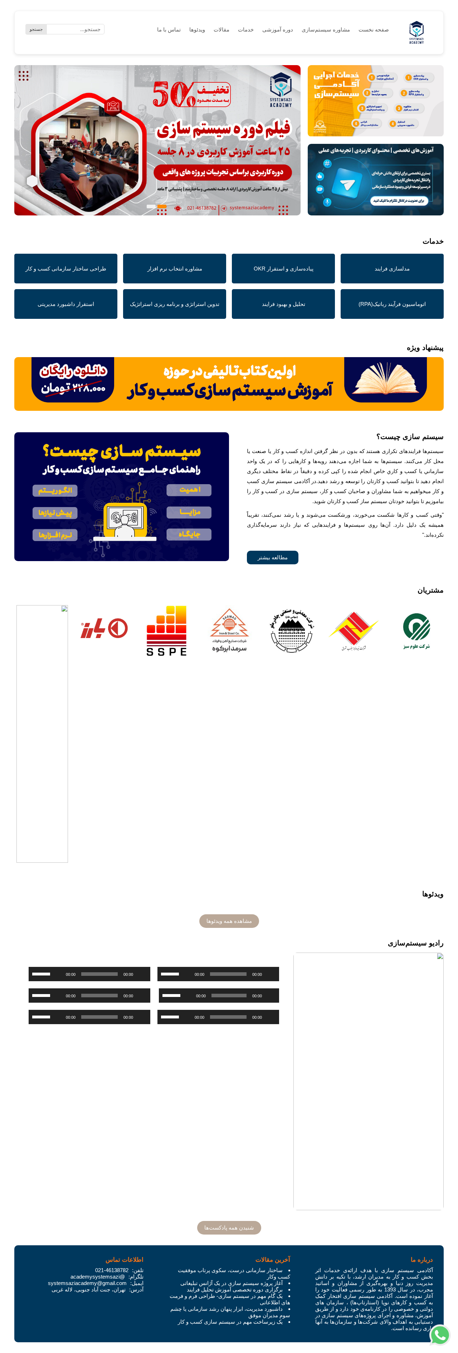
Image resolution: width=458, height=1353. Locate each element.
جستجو (36, 29)
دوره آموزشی (277, 29)
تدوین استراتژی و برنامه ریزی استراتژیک (174, 304)
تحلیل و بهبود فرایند (283, 304)
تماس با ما (169, 29)
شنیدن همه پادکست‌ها (229, 1228)
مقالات (221, 29)
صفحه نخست (374, 29)
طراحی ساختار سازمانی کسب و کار (65, 269)
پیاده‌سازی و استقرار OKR (283, 269)
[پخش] (269, 974)
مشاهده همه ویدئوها (229, 921)
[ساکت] (186, 974)
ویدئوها (197, 29)
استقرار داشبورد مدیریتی (66, 304)
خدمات (246, 29)
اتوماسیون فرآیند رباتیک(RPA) (392, 304)
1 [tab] (162, 206)
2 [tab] (151, 206)
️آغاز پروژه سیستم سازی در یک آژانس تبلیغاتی (231, 1283)
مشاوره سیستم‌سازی (326, 29)
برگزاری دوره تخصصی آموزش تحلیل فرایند (235, 1289)
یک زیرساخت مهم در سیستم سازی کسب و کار (230, 1322)
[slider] (171, 973)
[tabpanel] (157, 145)
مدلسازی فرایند (392, 269)
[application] (218, 974)
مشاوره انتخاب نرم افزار (174, 269)
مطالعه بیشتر (273, 557)
